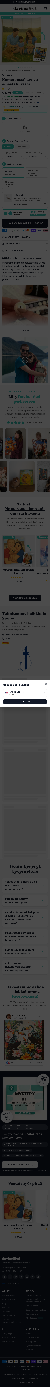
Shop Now (25, 701)
